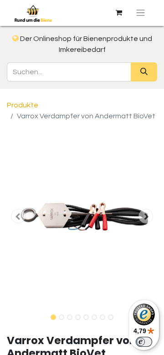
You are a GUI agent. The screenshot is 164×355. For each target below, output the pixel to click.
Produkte (22, 105)
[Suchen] (144, 71)
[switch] (144, 342)
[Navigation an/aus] (140, 13)
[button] (18, 216)
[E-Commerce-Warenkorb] (119, 12)
